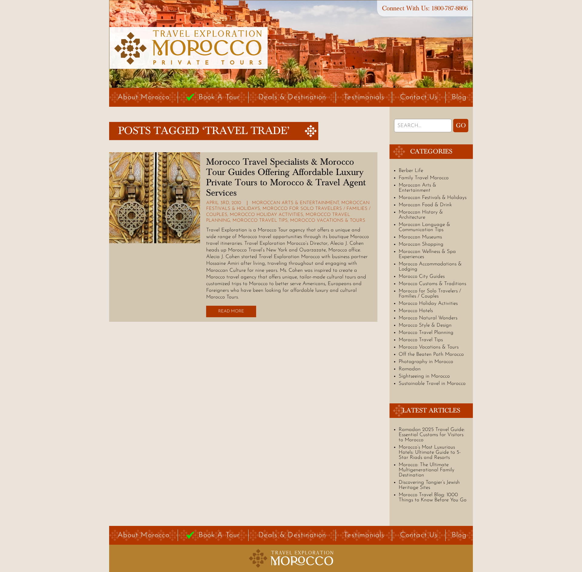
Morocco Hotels (416, 310)
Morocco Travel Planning (426, 332)
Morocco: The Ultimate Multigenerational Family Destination (426, 470)
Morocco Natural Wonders (428, 318)
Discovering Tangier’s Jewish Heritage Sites (429, 485)
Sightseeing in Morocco (424, 376)
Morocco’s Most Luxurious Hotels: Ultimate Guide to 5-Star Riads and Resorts (430, 452)
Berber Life (411, 170)
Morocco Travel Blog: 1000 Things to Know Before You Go (433, 497)
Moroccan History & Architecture (421, 215)
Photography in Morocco (426, 361)
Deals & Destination (292, 97)
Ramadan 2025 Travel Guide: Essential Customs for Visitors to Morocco (432, 434)
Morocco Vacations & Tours (327, 220)
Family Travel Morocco (424, 177)
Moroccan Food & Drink (425, 204)
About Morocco (143, 97)
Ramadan (410, 369)
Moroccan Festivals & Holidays (433, 197)
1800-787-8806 (449, 8)
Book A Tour (219, 97)
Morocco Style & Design (425, 325)
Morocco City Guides (422, 276)
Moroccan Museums (420, 237)
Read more (231, 311)
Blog (459, 97)
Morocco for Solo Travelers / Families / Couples (430, 293)
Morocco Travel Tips (260, 220)
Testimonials (364, 97)
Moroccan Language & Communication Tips (424, 227)
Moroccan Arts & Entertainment (295, 203)
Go (461, 125)
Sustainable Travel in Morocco (432, 383)
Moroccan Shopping (421, 244)
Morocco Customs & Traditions (432, 283)
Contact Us (419, 97)
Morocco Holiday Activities (266, 215)
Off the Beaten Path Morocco (431, 354)
